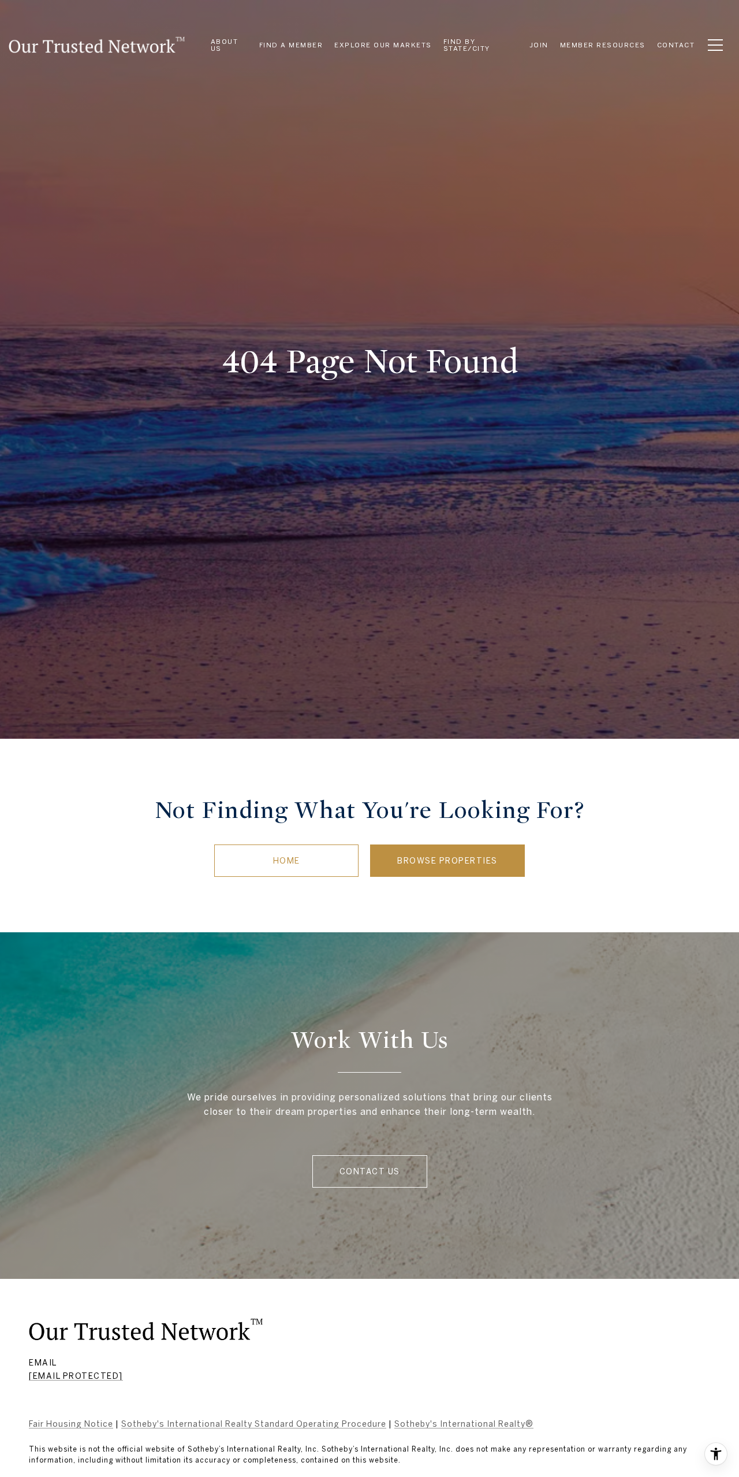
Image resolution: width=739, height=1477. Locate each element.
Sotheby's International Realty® (463, 1423)
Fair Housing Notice (71, 1423)
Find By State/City (466, 45)
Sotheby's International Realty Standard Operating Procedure (253, 1423)
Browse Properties (447, 860)
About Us (224, 45)
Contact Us (369, 1171)
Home (286, 860)
